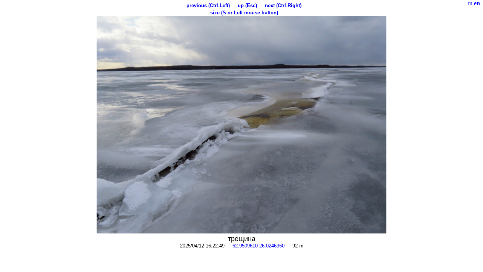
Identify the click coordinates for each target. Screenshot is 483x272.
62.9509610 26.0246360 (258, 246)
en (477, 3)
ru (470, 3)
